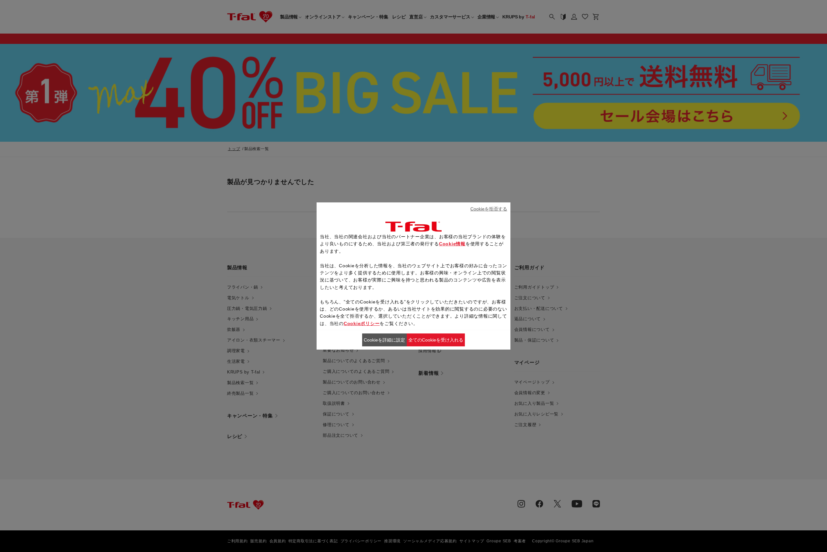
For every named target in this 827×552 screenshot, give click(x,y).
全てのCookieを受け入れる (435, 339)
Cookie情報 (452, 243)
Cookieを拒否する (488, 208)
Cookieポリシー (362, 323)
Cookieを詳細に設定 (384, 339)
